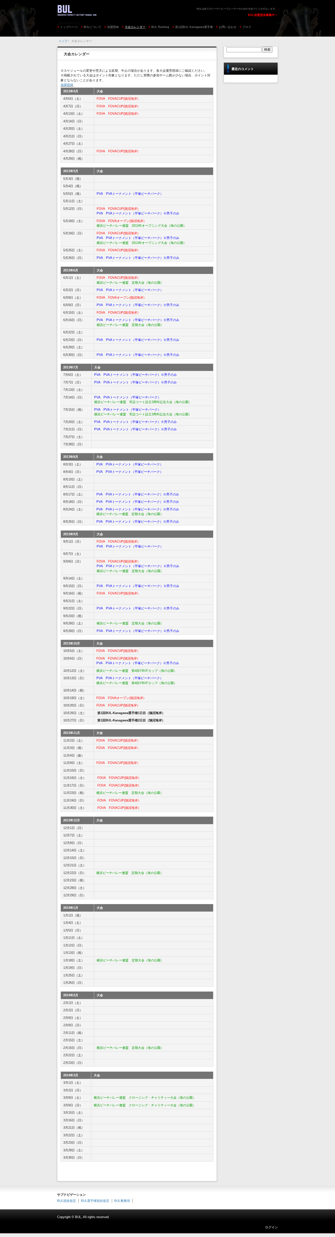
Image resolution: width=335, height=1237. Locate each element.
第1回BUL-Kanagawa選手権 (194, 27)
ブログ (246, 27)
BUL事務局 (122, 1201)
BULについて (92, 27)
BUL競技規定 (66, 1201)
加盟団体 (113, 27)
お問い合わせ (227, 27)
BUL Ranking (160, 27)
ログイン (271, 1227)
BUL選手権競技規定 (95, 1201)
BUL (91, 10)
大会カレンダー (135, 27)
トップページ (69, 27)
